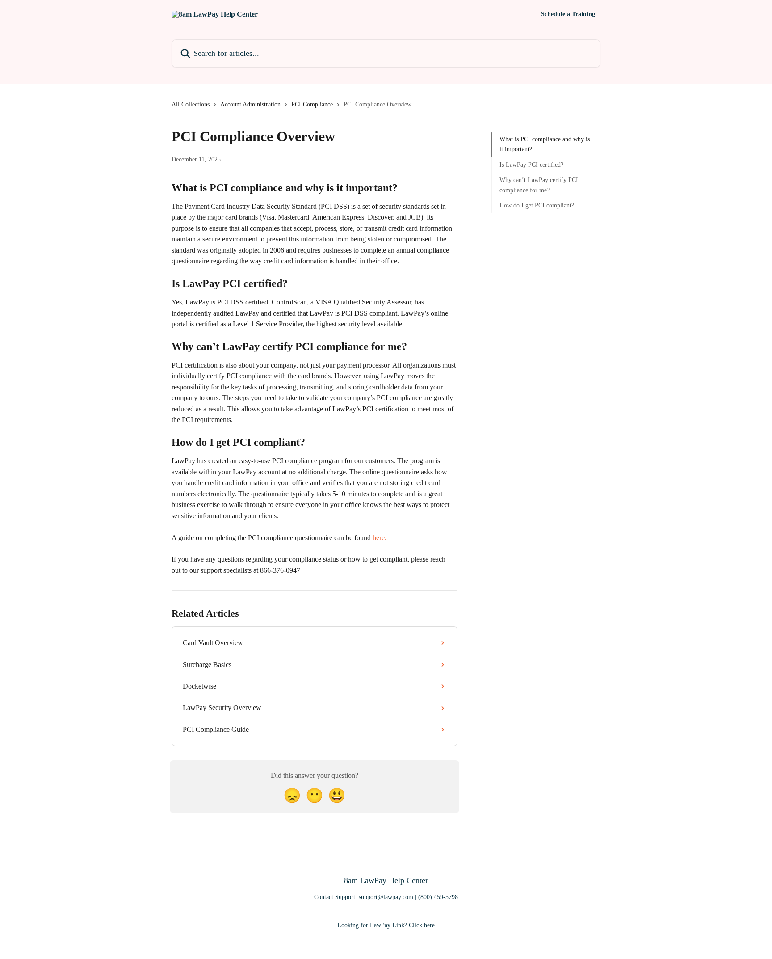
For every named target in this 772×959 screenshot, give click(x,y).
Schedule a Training (568, 14)
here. (379, 537)
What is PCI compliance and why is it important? (544, 144)
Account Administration (250, 104)
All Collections (191, 104)
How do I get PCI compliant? (536, 205)
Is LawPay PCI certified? (531, 164)
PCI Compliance (312, 104)
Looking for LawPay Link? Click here (386, 925)
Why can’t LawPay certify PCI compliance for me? (538, 185)
